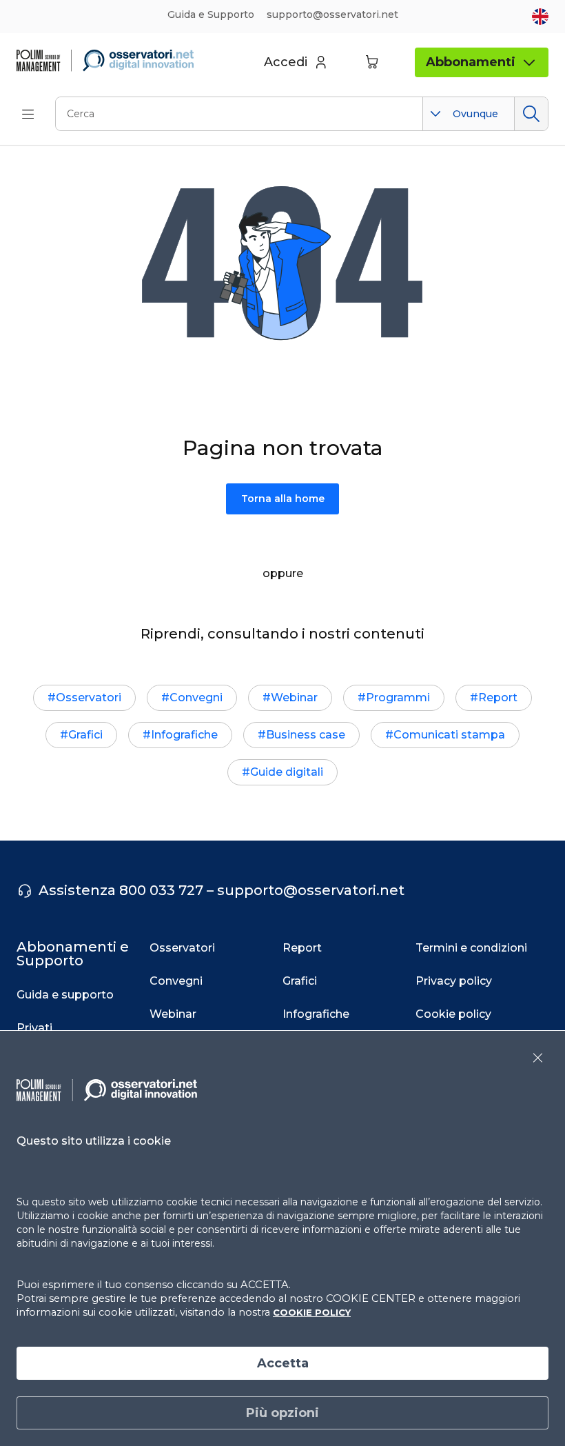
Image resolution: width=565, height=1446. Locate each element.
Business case (305, 734)
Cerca (531, 113)
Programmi (398, 697)
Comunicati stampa (449, 734)
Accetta (283, 1363)
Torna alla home (283, 498)
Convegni (196, 697)
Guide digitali (286, 772)
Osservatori (88, 697)
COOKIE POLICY (312, 1312)
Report (497, 697)
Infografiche (184, 734)
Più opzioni (282, 1412)
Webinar (294, 697)
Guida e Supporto (210, 14)
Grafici (85, 734)
